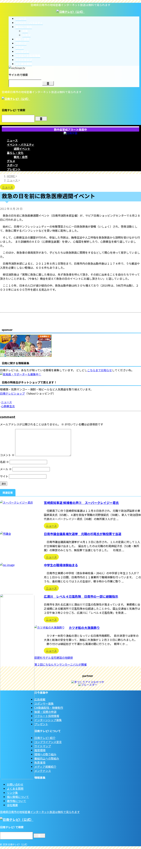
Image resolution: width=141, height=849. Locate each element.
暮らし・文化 (15, 153)
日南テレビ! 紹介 (44, 738)
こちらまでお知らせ (99, 370)
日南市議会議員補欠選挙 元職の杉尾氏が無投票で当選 (82, 534)
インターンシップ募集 (48, 720)
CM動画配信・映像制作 (48, 708)
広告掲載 (39, 699)
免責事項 (39, 762)
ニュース (12, 140)
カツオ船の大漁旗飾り (84, 627)
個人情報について (18, 797)
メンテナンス (42, 771)
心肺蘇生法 (8, 406)
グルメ (11, 161)
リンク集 (12, 793)
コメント (7, 455)
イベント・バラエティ (20, 144)
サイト (4, 476)
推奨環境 (39, 750)
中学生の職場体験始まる (61, 565)
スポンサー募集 (44, 703)
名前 (4, 462)
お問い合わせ (15, 784)
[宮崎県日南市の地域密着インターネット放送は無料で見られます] (70, 12)
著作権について (16, 801)
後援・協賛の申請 (45, 712)
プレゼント (14, 169)
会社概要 (12, 805)
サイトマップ (42, 746)
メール (6, 469)
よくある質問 (15, 788)
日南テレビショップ (12, 393)
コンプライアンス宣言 (48, 742)
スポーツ (12, 165)
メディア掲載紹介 (45, 766)
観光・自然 (21, 157)
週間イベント (22, 149)
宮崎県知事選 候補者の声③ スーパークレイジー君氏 (81, 502)
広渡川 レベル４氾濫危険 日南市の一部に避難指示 (81, 596)
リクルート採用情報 (46, 716)
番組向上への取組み (46, 758)
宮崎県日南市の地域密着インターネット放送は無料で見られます (40, 812)
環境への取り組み (45, 754)
